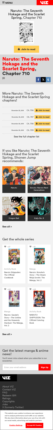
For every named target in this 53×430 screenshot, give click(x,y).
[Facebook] (38, 79)
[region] (26, 420)
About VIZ (8, 386)
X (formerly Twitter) (13, 407)
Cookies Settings (15, 425)
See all (7, 226)
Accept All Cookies (34, 425)
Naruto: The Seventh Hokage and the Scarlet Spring (26, 14)
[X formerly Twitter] (43, 79)
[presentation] (13, 256)
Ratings (6, 398)
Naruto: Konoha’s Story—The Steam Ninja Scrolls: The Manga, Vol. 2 (37, 276)
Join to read (28, 49)
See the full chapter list (26, 136)
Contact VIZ (9, 389)
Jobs (5, 404)
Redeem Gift (9, 395)
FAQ (4, 392)
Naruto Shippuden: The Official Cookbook (12, 275)
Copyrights (8, 401)
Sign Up (44, 367)
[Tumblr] (48, 79)
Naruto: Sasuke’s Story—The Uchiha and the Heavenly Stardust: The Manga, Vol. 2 (13, 320)
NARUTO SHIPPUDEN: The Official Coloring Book (37, 319)
